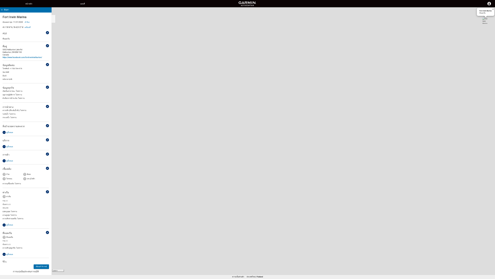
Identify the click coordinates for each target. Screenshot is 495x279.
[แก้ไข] (47, 32)
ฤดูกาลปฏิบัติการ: (9, 95)
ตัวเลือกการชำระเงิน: (10, 98)
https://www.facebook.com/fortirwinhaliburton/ (22, 57)
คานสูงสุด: (6, 215)
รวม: (4, 201)
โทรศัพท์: (6, 68)
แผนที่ (82, 4)
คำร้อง (27, 22)
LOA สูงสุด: (6, 211)
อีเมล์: (5, 76)
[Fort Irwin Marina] (485, 21)
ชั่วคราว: (6, 204)
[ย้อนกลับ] (2, 10)
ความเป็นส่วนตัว (238, 277)
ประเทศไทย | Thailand (255, 277)
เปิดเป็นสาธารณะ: (9, 91)
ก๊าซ (7, 174)
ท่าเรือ (8, 196)
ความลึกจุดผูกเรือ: (9, 248)
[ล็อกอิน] (489, 5)
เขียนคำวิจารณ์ (41, 267)
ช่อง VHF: (6, 72)
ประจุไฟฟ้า (31, 179)
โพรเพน (9, 179)
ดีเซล (29, 174)
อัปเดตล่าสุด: (8, 22)
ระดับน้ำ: (6, 114)
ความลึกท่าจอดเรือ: (10, 219)
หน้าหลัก (28, 4)
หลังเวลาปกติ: (7, 79)
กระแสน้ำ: (6, 117)
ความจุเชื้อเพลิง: (8, 184)
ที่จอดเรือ (9, 237)
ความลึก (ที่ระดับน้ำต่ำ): (11, 110)
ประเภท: (6, 208)
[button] (492, 267)
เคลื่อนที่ (27, 27)
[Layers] (491, 12)
